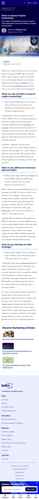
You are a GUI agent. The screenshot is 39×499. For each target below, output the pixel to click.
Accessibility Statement (19, 469)
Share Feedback (7, 435)
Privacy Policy (19, 475)
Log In (35, 3)
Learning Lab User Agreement (19, 466)
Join (28, 3)
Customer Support (8, 432)
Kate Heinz (7, 64)
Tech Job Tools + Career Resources (14, 443)
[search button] (24, 2)
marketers (24, 83)
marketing (24, 263)
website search (7, 304)
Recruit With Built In (9, 419)
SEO (32, 175)
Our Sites (5, 459)
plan (30, 263)
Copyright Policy (19, 472)
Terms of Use (19, 479)
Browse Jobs (6, 447)
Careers (4, 403)
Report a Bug (6, 439)
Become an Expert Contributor (12, 423)
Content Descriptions (9, 411)
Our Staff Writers (8, 407)
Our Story (5, 399)
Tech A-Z (5, 450)
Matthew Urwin (21, 29)
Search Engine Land (19, 86)
